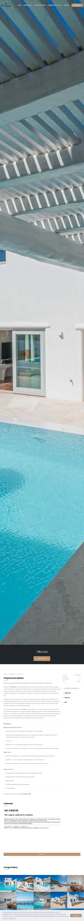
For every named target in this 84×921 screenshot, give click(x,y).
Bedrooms (65, 677)
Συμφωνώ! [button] (76, 915)
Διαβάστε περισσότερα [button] (9, 918)
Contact (66, 5)
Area (64, 681)
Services (67, 697)
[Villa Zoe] (8, 883)
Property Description (71, 688)
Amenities (67, 693)
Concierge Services (39, 5)
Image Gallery (41, 658)
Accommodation (12, 674)
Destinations (27, 5)
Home (19, 5)
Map (65, 702)
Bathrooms (66, 679)
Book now (42, 854)
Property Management (54, 5)
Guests (65, 675)
